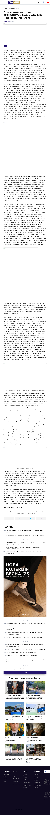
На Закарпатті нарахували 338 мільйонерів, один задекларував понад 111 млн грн (35, 718)
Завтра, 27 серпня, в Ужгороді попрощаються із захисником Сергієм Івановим (13, 739)
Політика (14, 771)
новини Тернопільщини (27, 785)
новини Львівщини (26, 775)
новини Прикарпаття (26, 781)
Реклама (46, 797)
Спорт (14, 774)
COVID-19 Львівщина (36, 775)
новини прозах (20, 513)
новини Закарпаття (26, 778)
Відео (13, 776)
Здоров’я (6, 776)
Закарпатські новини (15, 779)
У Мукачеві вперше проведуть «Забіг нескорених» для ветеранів (14, 759)
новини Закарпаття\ (37, 512)
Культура (6, 778)
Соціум (14, 773)
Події (5, 781)
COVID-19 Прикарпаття (37, 781)
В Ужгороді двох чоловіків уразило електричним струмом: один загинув (34, 760)
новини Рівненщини (26, 788)
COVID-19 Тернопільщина (37, 785)
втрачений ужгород (24, 512)
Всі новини (25, 672)
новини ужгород (30, 513)
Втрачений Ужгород (15, 782)
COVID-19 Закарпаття (36, 778)
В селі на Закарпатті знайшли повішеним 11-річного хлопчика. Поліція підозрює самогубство (34, 739)
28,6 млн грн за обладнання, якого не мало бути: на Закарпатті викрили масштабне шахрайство (14, 697)
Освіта (5, 779)
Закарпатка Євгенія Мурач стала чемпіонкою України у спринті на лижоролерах (14, 718)
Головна (45, 796)
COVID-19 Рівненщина (37, 788)
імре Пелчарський (12, 512)
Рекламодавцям (16, 784)
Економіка (6, 774)
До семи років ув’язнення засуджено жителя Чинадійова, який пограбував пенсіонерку (34, 697)
